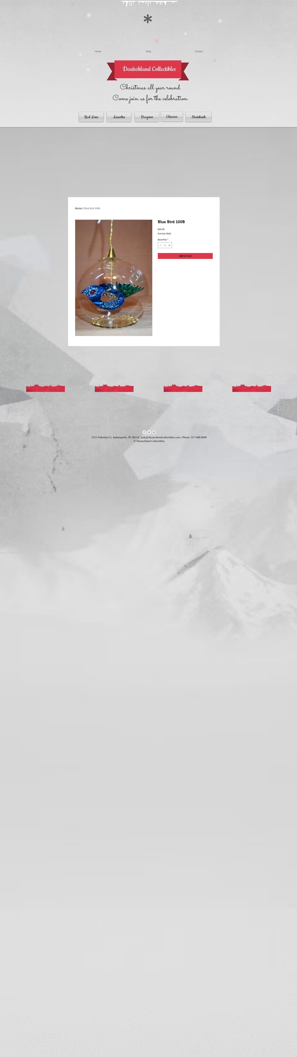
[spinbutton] (165, 245)
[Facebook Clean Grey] (144, 432)
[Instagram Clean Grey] (154, 432)
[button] (186, 44)
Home (78, 208)
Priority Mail (164, 233)
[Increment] (170, 245)
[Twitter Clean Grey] (149, 432)
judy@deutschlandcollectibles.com (160, 437)
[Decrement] (160, 245)
